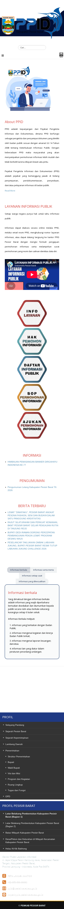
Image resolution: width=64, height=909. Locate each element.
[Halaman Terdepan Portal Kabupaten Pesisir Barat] (61, 54)
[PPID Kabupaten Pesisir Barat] (32, 21)
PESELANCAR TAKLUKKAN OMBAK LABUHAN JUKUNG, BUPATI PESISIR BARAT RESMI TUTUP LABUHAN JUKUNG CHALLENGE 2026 (32, 545)
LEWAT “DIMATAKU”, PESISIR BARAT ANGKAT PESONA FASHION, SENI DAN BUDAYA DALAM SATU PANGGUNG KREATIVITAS (31, 515)
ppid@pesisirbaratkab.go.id (22, 888)
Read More (10, 190)
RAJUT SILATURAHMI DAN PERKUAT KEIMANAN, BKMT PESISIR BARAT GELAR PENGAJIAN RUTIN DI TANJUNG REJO (33, 525)
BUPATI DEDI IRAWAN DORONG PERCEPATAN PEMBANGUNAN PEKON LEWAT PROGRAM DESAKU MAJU (31, 535)
